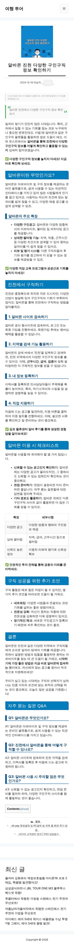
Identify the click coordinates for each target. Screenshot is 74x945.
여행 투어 (14, 8)
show (24, 808)
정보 (37, 821)
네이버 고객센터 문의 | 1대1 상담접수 (39, 834)
